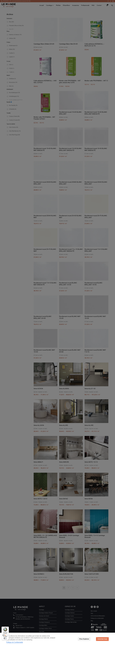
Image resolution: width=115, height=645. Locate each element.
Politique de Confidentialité (14, 642)
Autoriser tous (102, 639)
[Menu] (8, 628)
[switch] (5, 638)
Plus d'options (84, 639)
